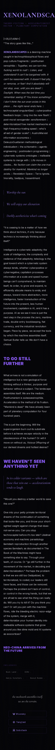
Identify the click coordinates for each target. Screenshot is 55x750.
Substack (21, 730)
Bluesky (21, 714)
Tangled (21, 722)
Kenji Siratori (14, 678)
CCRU (27, 672)
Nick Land (11, 672)
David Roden (36, 678)
